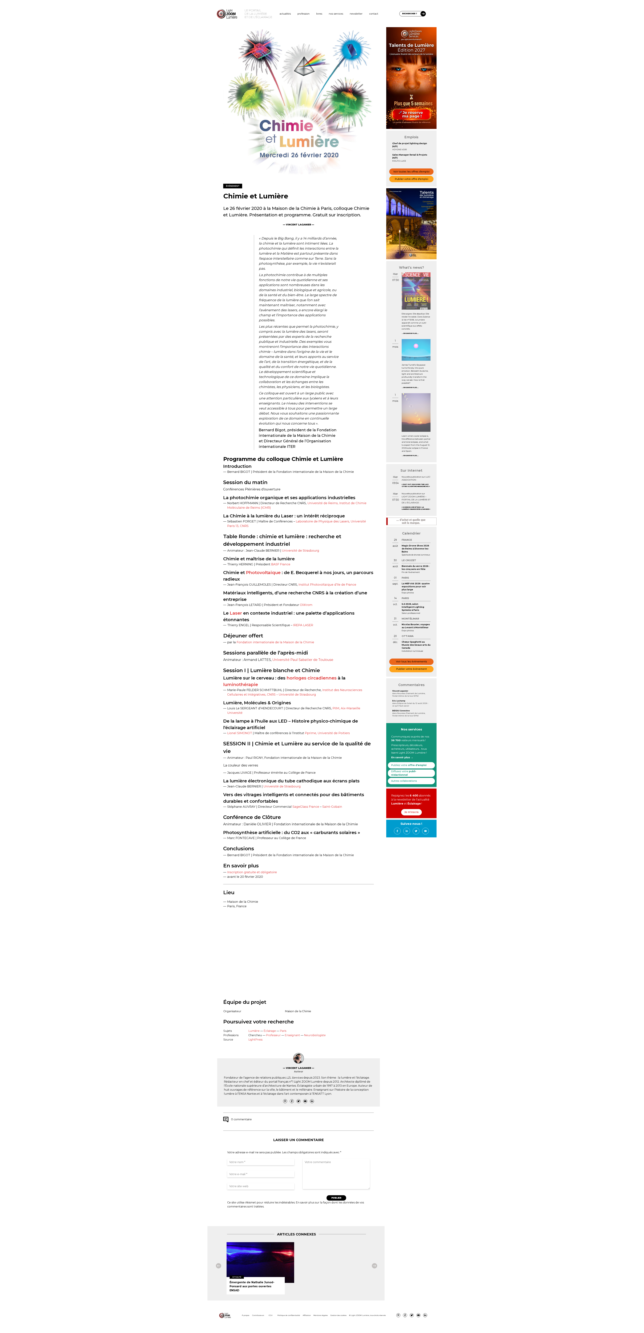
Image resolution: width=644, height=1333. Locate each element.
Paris (283, 1030)
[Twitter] (299, 1101)
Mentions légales (320, 1315)
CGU (271, 1315)
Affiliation (307, 1315)
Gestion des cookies (338, 1315)
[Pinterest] (285, 1101)
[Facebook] (292, 1101)
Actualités (285, 13)
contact (373, 13)
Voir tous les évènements (411, 661)
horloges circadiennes (312, 678)
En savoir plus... (410, 333)
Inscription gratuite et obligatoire (252, 872)
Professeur (273, 1035)
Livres (319, 13)
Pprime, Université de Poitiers (327, 733)
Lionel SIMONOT (239, 733)
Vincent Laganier (400, 691)
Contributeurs (258, 1315)
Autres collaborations (404, 780)
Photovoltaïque (263, 572)
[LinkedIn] (312, 1101)
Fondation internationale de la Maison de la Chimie (275, 642)
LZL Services (294, 1077)
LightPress (255, 1039)
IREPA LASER (303, 625)
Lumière (254, 1030)
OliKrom (306, 605)
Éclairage (270, 1030)
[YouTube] (305, 1101)
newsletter (356, 13)
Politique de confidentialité (288, 1315)
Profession (304, 13)
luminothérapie (240, 684)
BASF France (280, 564)
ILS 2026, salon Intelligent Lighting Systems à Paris (413, 607)
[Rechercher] (423, 13)
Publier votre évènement (411, 668)
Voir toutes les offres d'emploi (411, 171)
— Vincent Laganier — (298, 224)
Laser (236, 613)
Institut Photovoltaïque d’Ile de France (327, 584)
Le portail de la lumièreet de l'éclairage (258, 14)
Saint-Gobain (332, 807)
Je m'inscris (411, 812)
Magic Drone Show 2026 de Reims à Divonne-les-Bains (415, 548)
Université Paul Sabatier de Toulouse (302, 660)
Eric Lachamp (398, 701)
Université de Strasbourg (300, 550)
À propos (245, 1315)
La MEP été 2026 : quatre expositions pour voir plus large (416, 586)
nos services (336, 13)
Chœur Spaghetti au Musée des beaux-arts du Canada (416, 645)
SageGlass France (305, 807)
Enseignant (292, 1035)
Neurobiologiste (315, 1035)
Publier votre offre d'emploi (411, 179)
